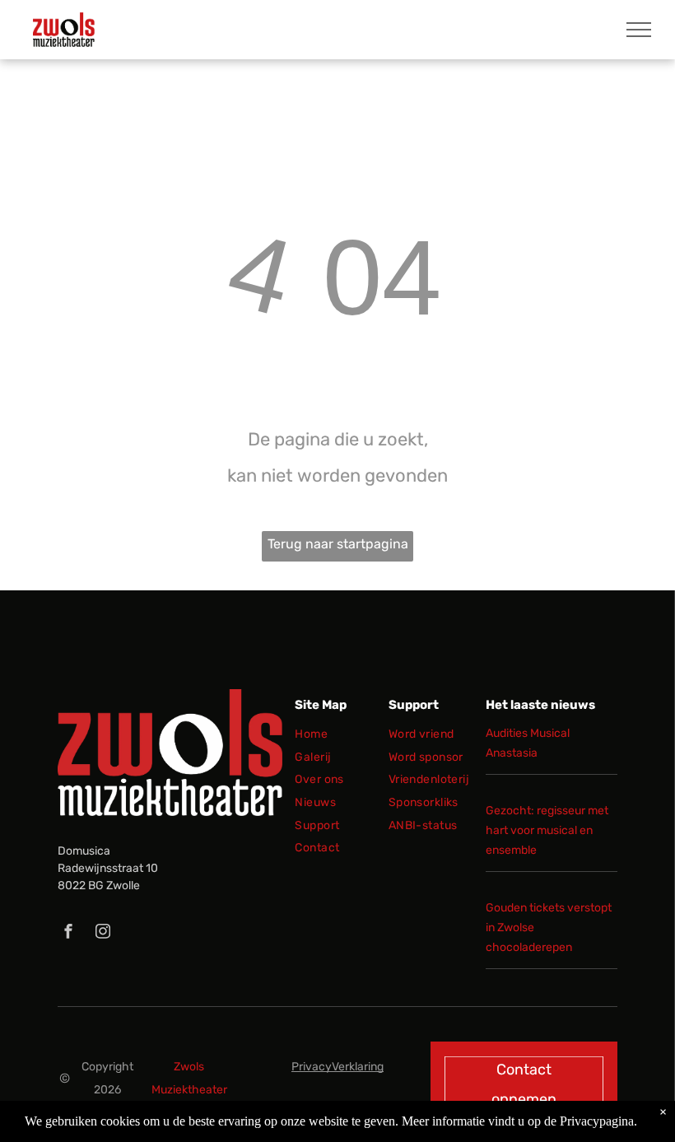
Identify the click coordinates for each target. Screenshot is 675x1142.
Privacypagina (597, 1121)
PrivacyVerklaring (337, 1067)
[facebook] (68, 933)
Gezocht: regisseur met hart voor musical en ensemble (547, 830)
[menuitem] (355, 738)
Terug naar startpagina (338, 544)
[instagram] (103, 933)
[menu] (638, 29)
